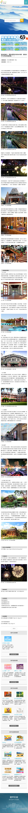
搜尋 (22, 20)
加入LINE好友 (19, 807)
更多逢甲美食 (14, 725)
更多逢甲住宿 (14, 654)
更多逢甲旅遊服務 (14, 785)
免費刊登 (9, 806)
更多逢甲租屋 (14, 682)
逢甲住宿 (3, 2)
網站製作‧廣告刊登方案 (17, 806)
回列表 (14, 628)
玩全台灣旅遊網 (13, 804)
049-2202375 (12, 807)
